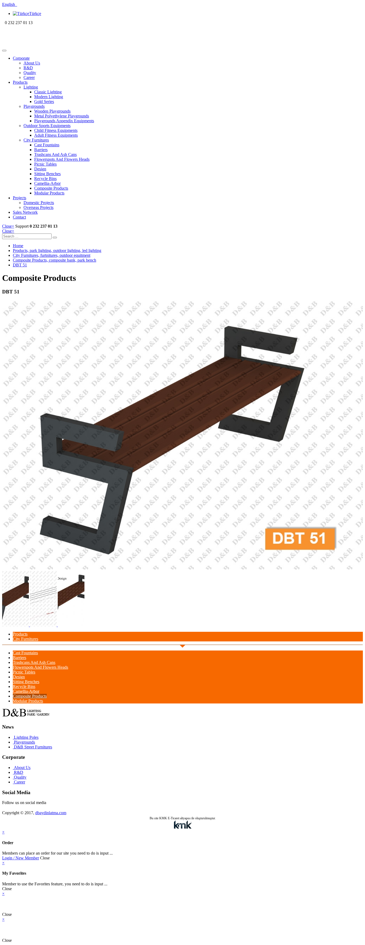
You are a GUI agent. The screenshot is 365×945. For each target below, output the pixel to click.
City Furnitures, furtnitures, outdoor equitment (51, 255)
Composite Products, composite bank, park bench (54, 260)
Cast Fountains (46, 145)
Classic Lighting (48, 92)
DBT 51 (20, 265)
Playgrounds (34, 106)
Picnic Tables (45, 164)
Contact (19, 217)
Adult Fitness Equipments (56, 135)
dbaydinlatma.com (50, 812)
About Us (32, 63)
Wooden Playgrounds (52, 111)
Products (20, 82)
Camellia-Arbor (47, 183)
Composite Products (51, 188)
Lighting (31, 87)
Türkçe (35, 13)
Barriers (41, 149)
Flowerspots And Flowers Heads (62, 159)
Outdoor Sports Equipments (47, 125)
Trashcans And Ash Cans (55, 154)
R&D (28, 68)
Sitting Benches (47, 173)
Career (29, 77)
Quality (30, 72)
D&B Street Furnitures (32, 747)
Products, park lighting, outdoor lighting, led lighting (57, 250)
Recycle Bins (45, 178)
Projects (19, 198)
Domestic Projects (39, 202)
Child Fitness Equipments (55, 130)
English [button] (9, 4)
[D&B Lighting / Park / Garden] (36, 44)
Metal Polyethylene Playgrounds (61, 116)
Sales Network (25, 212)
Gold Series (44, 101)
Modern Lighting (48, 96)
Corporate (21, 58)
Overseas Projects (38, 207)
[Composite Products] (182, 568)
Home (18, 245)
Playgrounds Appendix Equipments (64, 120)
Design (40, 169)
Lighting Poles (25, 737)
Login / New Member (20, 858)
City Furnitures (36, 140)
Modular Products (49, 193)
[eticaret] (182, 825)
